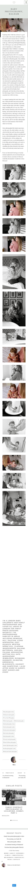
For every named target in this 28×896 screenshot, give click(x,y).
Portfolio (19, 857)
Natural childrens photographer (9, 742)
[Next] (24, 799)
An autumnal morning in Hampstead (8, 775)
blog (10, 859)
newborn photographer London (9, 748)
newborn (20, 853)
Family (8, 855)
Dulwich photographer (7, 721)
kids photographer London (8, 736)
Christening (17, 855)
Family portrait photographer (9, 730)
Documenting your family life (22, 775)
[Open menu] (26, 2)
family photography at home (9, 724)
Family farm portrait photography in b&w (14, 836)
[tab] (10, 820)
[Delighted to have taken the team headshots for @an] (14, 876)
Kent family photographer (8, 733)
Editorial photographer (19, 721)
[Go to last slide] (4, 799)
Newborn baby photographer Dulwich (14, 847)
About (12, 853)
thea (14, 765)
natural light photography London (10, 745)
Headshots (9, 857)
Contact (16, 859)
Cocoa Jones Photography (8, 717)
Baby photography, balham (14, 841)
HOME (6, 853)
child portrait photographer (8, 714)
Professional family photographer (10, 751)
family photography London (9, 727)
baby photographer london (8, 711)
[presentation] (14, 797)
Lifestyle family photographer (9, 739)
